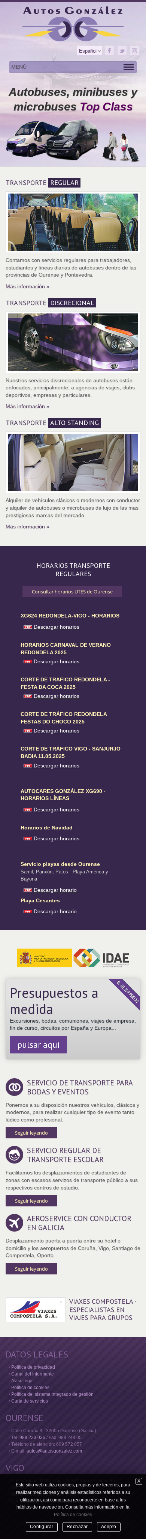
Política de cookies (30, 1387)
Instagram (134, 51)
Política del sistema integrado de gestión (52, 1394)
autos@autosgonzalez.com (54, 1451)
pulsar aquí (38, 1044)
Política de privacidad (33, 1367)
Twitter (122, 51)
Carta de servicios (29, 1401)
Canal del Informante (32, 1374)
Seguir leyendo (31, 1132)
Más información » (27, 286)
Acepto (108, 1526)
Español (88, 51)
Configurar (42, 1526)
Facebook (110, 51)
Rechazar (77, 1526)
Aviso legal (22, 1380)
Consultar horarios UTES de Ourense (72, 591)
